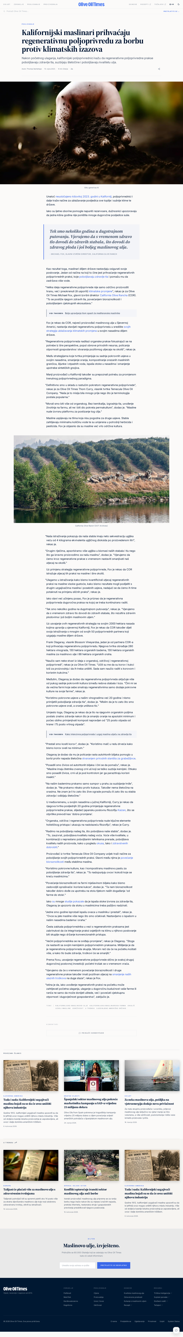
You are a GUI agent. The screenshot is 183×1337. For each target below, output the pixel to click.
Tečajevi (159, 4)
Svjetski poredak (161, 1297)
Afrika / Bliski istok (75, 1186)
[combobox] (83, 11)
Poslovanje (33, 4)
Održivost (77, 1008)
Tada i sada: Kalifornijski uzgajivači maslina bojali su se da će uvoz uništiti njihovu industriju (27, 1104)
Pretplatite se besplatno (114, 1265)
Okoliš (131, 1005)
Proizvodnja (51, 4)
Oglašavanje (140, 1321)
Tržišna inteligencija (162, 1293)
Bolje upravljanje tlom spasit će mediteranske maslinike (92, 313)
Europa (7, 1186)
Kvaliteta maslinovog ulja (134, 1293)
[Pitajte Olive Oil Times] (176, 1330)
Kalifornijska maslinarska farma (108, 1005)
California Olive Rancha (114, 295)
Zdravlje (19, 4)
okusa (100, 843)
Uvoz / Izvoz (99, 1301)
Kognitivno (68, 1305)
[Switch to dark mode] (178, 4)
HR (173, 4)
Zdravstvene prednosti (133, 1297)
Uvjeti (162, 1321)
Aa (72, 69)
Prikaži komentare (93, 1033)
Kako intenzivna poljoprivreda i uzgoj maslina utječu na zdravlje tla (98, 734)
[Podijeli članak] (159, 69)
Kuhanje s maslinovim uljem (135, 1301)
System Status (174, 1321)
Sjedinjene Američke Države (111, 1008)
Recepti (145, 4)
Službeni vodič (160, 1301)
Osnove (133, 4)
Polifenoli (67, 1293)
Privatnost (152, 1321)
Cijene (96, 1293)
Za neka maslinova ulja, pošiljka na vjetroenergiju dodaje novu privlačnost (149, 1102)
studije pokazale (74, 901)
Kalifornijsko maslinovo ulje (71, 1005)
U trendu (90, 1008)
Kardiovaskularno (71, 1301)
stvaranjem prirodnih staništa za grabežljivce (108, 758)
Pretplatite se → (172, 11)
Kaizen (122, 810)
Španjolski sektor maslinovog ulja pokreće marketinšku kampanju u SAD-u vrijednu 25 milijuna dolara (91, 1103)
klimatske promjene (100, 291)
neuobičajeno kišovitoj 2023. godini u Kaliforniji (84, 196)
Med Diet (67, 1297)
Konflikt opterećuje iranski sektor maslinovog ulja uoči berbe (85, 1191)
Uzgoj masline (63, 1008)
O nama (114, 1321)
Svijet (6, 4)
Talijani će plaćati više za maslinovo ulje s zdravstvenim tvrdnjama (29, 1191)
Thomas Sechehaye (34, 69)
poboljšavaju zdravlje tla (93, 276)
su (53, 901)
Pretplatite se (125, 1321)
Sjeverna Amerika (13, 1096)
